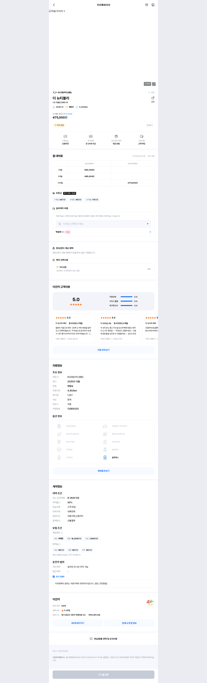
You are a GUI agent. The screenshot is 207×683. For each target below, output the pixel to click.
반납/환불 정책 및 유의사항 (105, 638)
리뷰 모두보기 (103, 350)
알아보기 (150, 125)
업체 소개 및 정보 (129, 623)
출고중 (105, 674)
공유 (152, 102)
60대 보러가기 (77, 623)
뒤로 (54, 5)
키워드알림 (153, 5)
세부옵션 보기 (103, 471)
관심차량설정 (146, 5)
